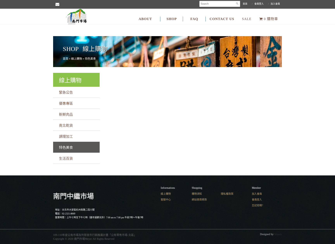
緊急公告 (66, 92)
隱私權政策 (227, 193)
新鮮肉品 (66, 114)
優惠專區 (66, 103)
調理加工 (66, 137)
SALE (246, 19)
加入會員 (275, 4)
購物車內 (330, 54)
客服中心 (166, 199)
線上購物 (166, 193)
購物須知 (197, 193)
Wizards (278, 234)
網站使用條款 (199, 199)
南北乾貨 (66, 126)
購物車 (271, 19)
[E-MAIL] (57, 4)
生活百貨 (66, 159)
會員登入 (259, 4)
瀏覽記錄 (330, 69)
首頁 (245, 4)
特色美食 (66, 148)
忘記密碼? (257, 205)
